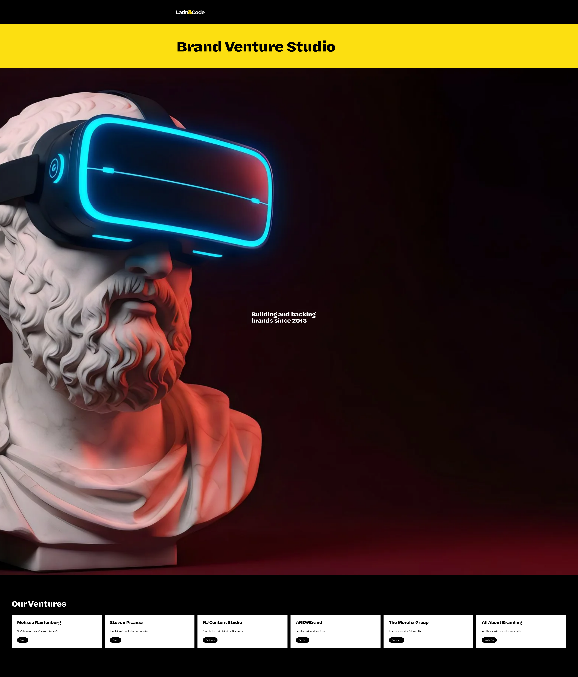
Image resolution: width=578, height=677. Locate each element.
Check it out (210, 640)
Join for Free (489, 640)
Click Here (302, 640)
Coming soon (397, 640)
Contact (22, 640)
